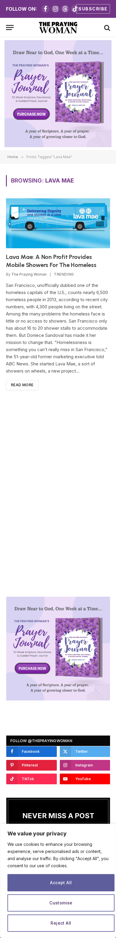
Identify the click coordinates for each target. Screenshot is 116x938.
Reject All (61, 923)
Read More (22, 385)
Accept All (61, 882)
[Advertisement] (58, 494)
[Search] (106, 27)
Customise (61, 902)
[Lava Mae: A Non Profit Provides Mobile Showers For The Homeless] (58, 223)
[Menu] (10, 27)
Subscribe (93, 8)
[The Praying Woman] (58, 27)
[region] (58, 881)
